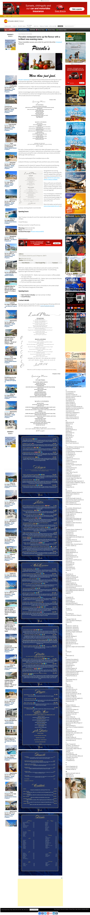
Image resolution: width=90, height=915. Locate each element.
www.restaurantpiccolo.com (51, 206)
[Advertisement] (40, 892)
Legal (76, 909)
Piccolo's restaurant (23, 79)
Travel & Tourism (44, 26)
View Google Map (40, 262)
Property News (22, 26)
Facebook (55, 262)
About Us (80, 909)
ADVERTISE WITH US (16, 16)
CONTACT (9, 16)
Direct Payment (57, 909)
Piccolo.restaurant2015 (37, 231)
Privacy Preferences (34, 909)
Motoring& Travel (29, 26)
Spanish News (7, 26)
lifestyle (36, 26)
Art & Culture (52, 26)
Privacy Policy (72, 909)
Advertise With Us (85, 909)
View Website (25, 262)
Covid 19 (14, 26)
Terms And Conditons (64, 909)
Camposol (59, 42)
